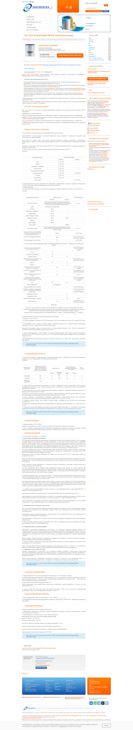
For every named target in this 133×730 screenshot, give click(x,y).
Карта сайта (102, 712)
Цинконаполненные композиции (96, 60)
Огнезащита (91, 54)
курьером (95, 117)
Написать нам (31, 27)
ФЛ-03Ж (26, 90)
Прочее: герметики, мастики (95, 58)
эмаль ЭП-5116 (107, 150)
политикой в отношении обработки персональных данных (68, 715)
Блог (67, 689)
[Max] (71, 7)
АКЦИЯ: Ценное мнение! (30, 689)
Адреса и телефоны (32, 30)
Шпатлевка (91, 40)
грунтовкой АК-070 (77, 93)
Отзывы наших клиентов (98, 185)
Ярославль (31, 1)
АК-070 (84, 483)
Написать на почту (41, 667)
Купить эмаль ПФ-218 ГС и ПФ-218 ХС (70, 55)
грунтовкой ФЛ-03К (78, 88)
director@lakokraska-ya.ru (43, 665)
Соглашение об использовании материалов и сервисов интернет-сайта (38, 716)
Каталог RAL (69, 686)
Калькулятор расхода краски (97, 79)
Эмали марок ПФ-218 (36, 65)
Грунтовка (91, 41)
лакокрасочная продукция (93, 712)
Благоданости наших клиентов (32, 684)
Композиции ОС (92, 56)
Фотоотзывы (93, 209)
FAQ (90, 90)
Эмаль (90, 38)
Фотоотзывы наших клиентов (98, 220)
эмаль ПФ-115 (92, 160)
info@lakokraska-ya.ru (103, 29)
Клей (90, 50)
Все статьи (25, 673)
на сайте (104, 102)
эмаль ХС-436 (106, 157)
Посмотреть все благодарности (94, 201)
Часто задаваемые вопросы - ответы (96, 92)
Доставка (29, 25)
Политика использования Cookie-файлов (31, 718)
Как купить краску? (70, 683)
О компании (30, 17)
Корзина (106, 11)
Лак (89, 43)
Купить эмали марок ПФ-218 (30, 74)
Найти (106, 5)
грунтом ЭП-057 (104, 153)
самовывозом (103, 113)
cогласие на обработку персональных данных (96, 715)
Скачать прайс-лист (91, 8)
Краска (90, 45)
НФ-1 (23, 443)
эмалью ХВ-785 (103, 155)
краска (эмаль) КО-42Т (97, 144)
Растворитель (92, 49)
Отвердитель (92, 47)
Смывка (90, 52)
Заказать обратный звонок (93, 11)
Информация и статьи (33, 22)
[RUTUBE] (67, 7)
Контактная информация (31, 691)
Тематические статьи (70, 688)
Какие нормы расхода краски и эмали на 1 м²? (98, 81)
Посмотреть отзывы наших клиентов (95, 203)
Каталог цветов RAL (96, 66)
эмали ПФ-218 (50, 88)
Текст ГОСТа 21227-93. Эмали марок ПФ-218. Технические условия (39, 648)
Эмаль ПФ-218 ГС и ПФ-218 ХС (48, 45)
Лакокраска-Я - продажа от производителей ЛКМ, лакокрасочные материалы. (45, 712)
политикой (62, 726)
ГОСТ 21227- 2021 (39, 72)
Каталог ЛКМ (30, 19)
